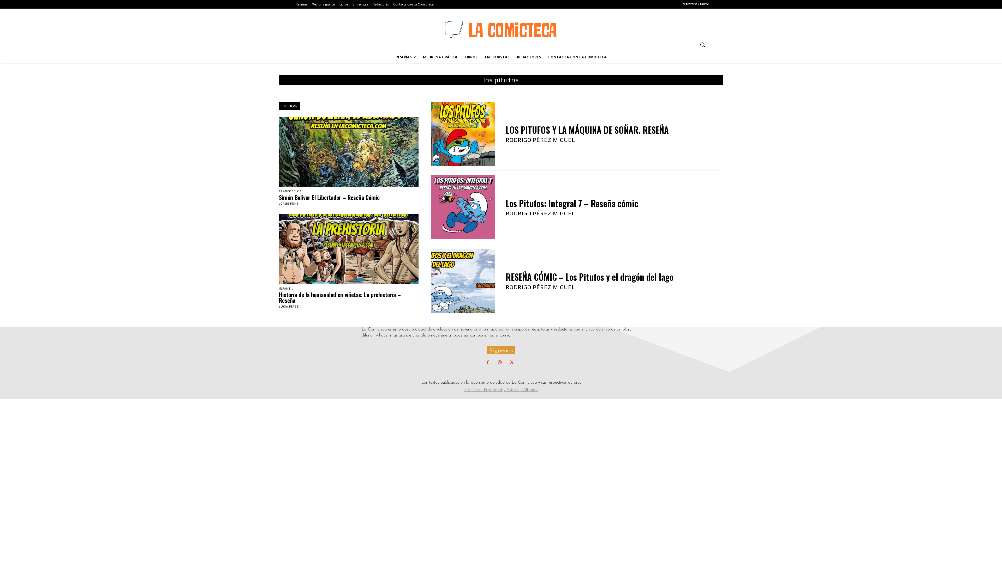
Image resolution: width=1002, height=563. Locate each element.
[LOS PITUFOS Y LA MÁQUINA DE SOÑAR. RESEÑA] (463, 134)
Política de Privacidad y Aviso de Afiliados (501, 390)
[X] (511, 362)
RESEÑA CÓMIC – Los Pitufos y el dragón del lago (589, 277)
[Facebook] (487, 362)
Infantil (286, 288)
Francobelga (290, 191)
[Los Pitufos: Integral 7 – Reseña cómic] (463, 207)
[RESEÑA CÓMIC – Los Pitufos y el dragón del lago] (463, 281)
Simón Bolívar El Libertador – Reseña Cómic (329, 197)
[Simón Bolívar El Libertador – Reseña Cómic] (349, 152)
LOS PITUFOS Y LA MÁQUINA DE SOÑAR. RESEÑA (587, 130)
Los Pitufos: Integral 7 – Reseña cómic (572, 203)
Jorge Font (289, 203)
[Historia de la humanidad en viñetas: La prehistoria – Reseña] (349, 249)
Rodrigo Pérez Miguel (540, 139)
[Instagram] (499, 362)
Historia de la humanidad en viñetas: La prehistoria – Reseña (340, 297)
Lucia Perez (289, 306)
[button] (702, 44)
